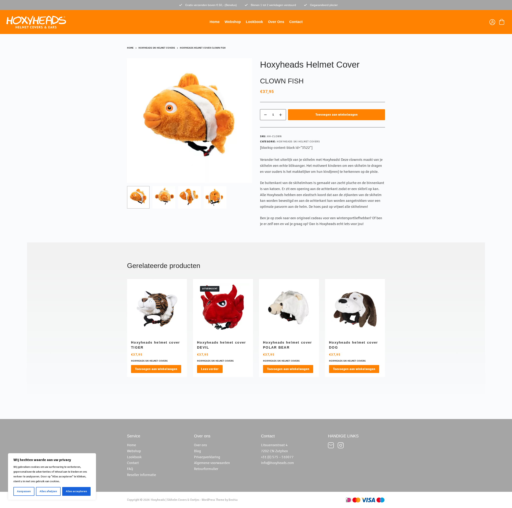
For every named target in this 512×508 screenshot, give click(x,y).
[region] (52, 476)
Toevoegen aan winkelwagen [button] (156, 369)
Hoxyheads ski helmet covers (298, 141)
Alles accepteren (76, 491)
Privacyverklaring (207, 457)
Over (198, 445)
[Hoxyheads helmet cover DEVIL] (223, 309)
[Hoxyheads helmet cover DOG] (355, 309)
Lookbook (254, 22)
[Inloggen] (491, 22)
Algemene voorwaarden (212, 463)
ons (204, 445)
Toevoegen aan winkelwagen (336, 115)
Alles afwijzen (48, 491)
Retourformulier (206, 469)
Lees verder (210, 369)
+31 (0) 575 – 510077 (277, 457)
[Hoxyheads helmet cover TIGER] (157, 309)
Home (215, 22)
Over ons (276, 22)
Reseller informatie (141, 475)
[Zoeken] (482, 22)
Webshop (233, 22)
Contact (296, 22)
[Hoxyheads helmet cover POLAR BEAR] (289, 309)
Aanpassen (24, 491)
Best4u (233, 500)
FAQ (130, 469)
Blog (197, 451)
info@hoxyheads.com (277, 463)
